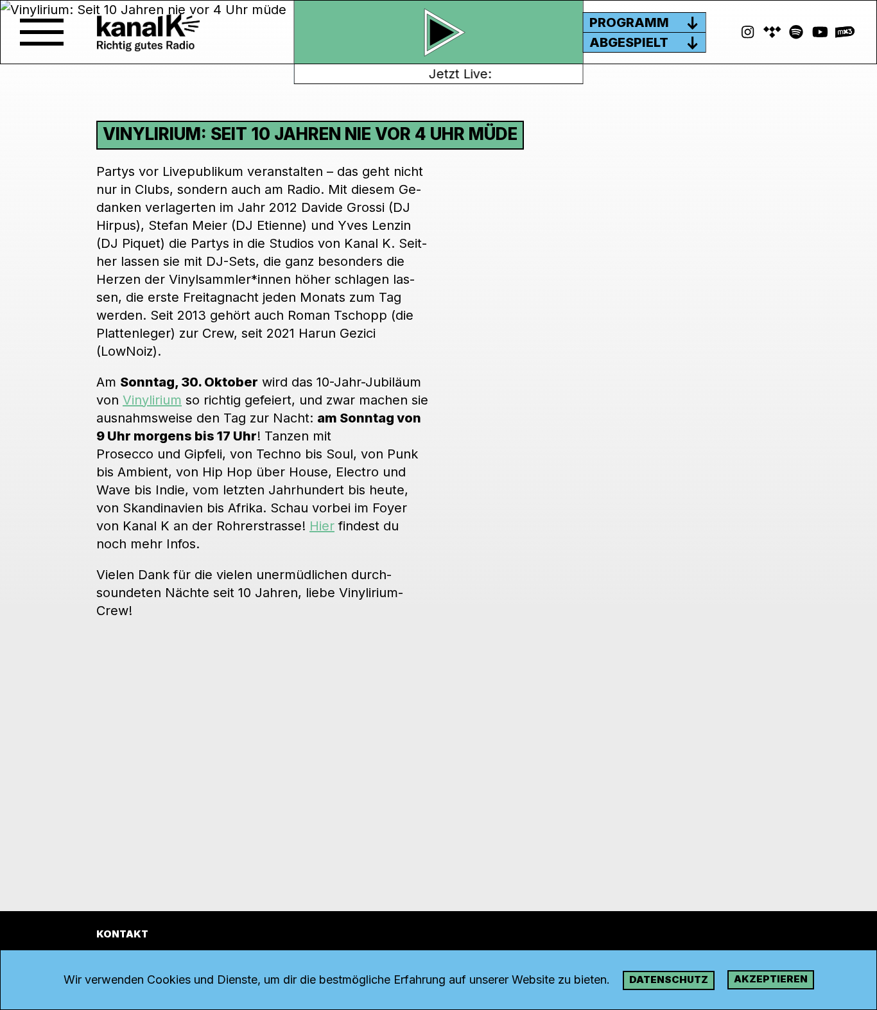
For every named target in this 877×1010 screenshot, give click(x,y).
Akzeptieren (771, 979)
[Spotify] (772, 32)
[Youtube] (820, 32)
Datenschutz (668, 979)
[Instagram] (748, 32)
